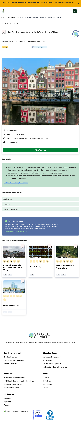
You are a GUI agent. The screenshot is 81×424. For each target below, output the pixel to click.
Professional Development (51, 357)
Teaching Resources (10, 357)
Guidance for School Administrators (54, 367)
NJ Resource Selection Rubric (14, 384)
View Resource (40, 150)
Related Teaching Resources (16, 183)
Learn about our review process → (16, 231)
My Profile (7, 398)
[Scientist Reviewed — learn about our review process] (75, 33)
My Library (7, 402)
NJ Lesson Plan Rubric (11, 388)
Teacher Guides (47, 360)
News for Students (10, 364)
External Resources (13, 17)
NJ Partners (46, 381)
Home (2, 17)
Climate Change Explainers (51, 364)
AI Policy (45, 388)
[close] (78, 3)
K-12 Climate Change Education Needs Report (19, 381)
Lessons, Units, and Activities (14, 360)
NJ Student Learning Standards (14, 378)
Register (7, 405)
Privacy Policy (47, 384)
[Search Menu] (75, 11)
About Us (45, 378)
